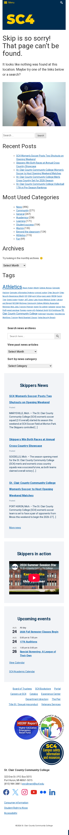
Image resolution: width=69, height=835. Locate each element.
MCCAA (15, 303)
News (19, 207)
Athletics (21, 235)
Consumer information (16, 802)
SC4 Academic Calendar (22, 671)
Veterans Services (51, 704)
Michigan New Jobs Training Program (18, 307)
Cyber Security (53, 293)
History (21, 300)
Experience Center (51, 694)
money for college (41, 307)
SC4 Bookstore (43, 688)
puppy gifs (31, 310)
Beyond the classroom (28, 231)
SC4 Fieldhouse (55, 310)
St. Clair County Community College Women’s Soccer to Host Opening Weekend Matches (32, 489)
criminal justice (41, 293)
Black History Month (31, 288)
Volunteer (50, 314)
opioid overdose (13, 310)
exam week (46, 296)
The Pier (56, 699)
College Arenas (45, 288)
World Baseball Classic (27, 317)
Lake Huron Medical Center (45, 300)
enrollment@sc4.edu (33, 783)
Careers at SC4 (18, 694)
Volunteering (60, 314)
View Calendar (17, 662)
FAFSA (53, 296)
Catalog (34, 694)
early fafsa (36, 296)
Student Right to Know (16, 808)
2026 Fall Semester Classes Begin (39, 631)
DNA (30, 296)
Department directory (37, 699)
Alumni (20, 228)
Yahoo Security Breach (46, 317)
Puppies (23, 310)
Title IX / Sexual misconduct (23, 704)
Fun (18, 238)
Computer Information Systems (22, 293)
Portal (57, 688)
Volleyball (42, 314)
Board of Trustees (22, 688)
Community (22, 210)
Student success (25, 224)
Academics (22, 217)
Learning (20, 221)
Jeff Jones (28, 300)
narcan (58, 307)
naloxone (51, 307)
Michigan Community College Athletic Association (39, 303)
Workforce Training (10, 317)
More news (15, 527)
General (20, 214)
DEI (25, 296)
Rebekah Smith (42, 310)
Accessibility (10, 813)
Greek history (12, 300)
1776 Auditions (28, 641)
